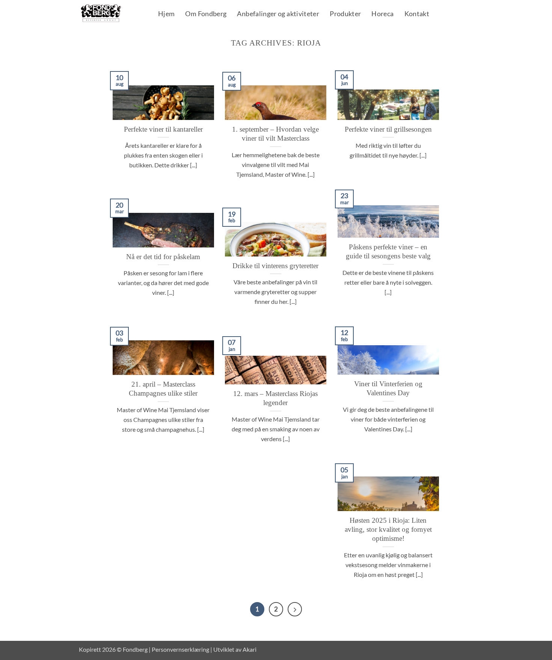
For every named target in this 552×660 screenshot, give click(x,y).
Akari (249, 649)
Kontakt (417, 14)
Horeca (382, 14)
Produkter (345, 14)
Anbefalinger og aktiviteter (278, 14)
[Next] (295, 609)
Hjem (166, 14)
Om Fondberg (205, 14)
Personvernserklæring (180, 649)
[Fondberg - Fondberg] (110, 13)
